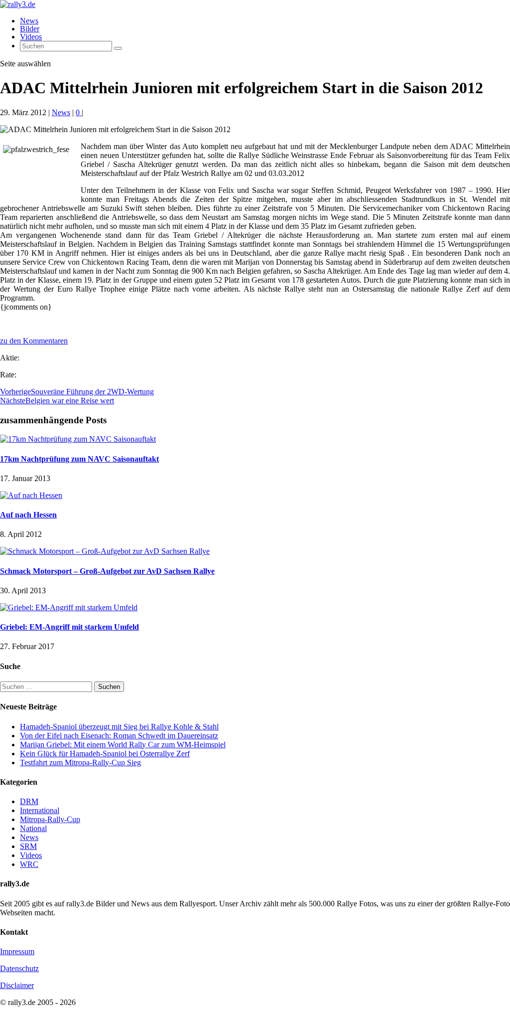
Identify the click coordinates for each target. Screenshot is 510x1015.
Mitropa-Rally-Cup (50, 819)
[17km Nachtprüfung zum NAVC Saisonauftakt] (78, 439)
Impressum (17, 951)
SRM (28, 846)
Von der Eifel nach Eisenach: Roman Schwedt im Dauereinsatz (119, 735)
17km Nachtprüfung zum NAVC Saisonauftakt (79, 459)
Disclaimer (17, 985)
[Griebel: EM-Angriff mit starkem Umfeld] (68, 607)
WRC (29, 864)
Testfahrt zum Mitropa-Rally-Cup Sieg (80, 762)
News (29, 20)
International (39, 810)
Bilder (29, 28)
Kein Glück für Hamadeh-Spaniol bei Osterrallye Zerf (105, 753)
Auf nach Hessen (28, 514)
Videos (31, 36)
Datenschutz (19, 968)
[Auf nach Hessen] (31, 495)
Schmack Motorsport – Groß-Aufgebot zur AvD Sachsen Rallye (107, 571)
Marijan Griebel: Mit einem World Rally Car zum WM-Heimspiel (123, 744)
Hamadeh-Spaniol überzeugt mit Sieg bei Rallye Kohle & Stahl (119, 726)
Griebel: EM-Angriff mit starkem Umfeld (69, 627)
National (33, 828)
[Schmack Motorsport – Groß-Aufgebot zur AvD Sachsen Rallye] (105, 551)
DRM (29, 801)
